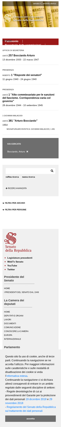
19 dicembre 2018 (36, 399)
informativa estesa (16, 376)
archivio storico (49, 3)
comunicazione (12, 327)
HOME (7, 288)
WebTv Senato (15, 261)
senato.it (37, 3)
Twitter (11, 269)
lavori (7, 320)
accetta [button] (31, 418)
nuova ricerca (28, 177)
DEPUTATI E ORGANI (13, 316)
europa (8, 335)
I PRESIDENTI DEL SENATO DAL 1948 (21, 292)
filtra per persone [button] (15, 210)
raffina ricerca (12, 177)
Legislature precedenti (19, 257)
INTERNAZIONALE (12, 339)
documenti (10, 323)
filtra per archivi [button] (15, 203)
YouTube (12, 265)
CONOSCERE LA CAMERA (16, 331)
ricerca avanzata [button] (17, 188)
